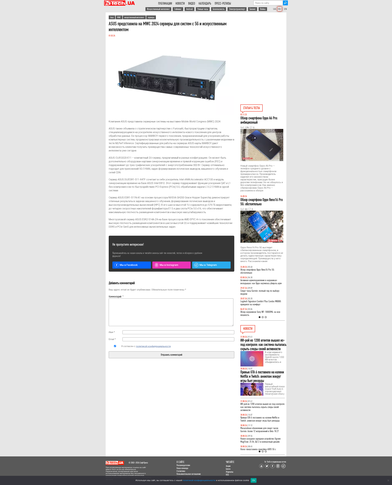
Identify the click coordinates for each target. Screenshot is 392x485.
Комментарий (115, 296)
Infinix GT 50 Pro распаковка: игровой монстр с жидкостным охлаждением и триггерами (261, 303)
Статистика (181, 471)
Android (189, 9)
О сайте (180, 462)
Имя (112, 332)
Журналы (229, 471)
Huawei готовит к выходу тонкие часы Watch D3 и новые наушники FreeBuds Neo (262, 416)
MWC (119, 17)
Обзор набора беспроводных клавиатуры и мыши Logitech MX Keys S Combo (259, 271)
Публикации (165, 4)
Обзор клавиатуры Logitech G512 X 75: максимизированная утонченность (257, 292)
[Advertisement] (263, 40)
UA (274, 9)
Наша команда (182, 468)
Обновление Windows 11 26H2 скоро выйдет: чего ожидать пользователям (262, 437)
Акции (228, 466)
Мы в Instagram (169, 265)
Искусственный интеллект (158, 9)
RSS (227, 474)
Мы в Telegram (208, 265)
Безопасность (218, 9)
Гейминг (178, 9)
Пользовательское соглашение (189, 473)
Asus (112, 17)
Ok (253, 480)
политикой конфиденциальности (153, 346)
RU (279, 9)
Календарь (205, 4)
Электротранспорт (237, 9)
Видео (191, 4)
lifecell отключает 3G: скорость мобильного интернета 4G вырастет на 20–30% (259, 427)
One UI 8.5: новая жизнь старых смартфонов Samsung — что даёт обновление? (260, 282)
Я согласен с (146, 346)
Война (263, 9)
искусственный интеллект (134, 17)
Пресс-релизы (223, 4)
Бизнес (253, 9)
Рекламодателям (183, 465)
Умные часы (202, 9)
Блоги (228, 468)
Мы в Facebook (129, 265)
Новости (180, 4)
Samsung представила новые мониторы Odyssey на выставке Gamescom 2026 (261, 405)
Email (112, 339)
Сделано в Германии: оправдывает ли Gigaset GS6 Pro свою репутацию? (260, 448)
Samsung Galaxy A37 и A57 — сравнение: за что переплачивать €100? (262, 313)
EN (285, 9)
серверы (151, 17)
